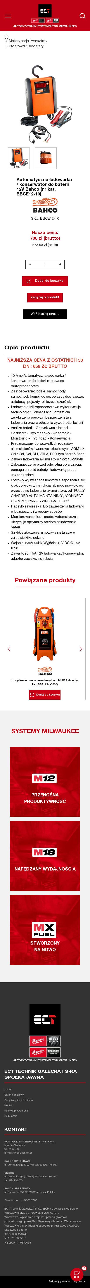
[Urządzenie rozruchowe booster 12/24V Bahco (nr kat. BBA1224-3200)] (44, 632)
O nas (7, 1090)
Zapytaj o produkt (45, 297)
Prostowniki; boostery (26, 46)
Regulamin (10, 1116)
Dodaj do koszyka (49, 281)
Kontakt (8, 1106)
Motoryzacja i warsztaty (28, 41)
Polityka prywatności (16, 1111)
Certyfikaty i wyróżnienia (18, 1100)
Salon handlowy (14, 1095)
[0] (76, 1274)
